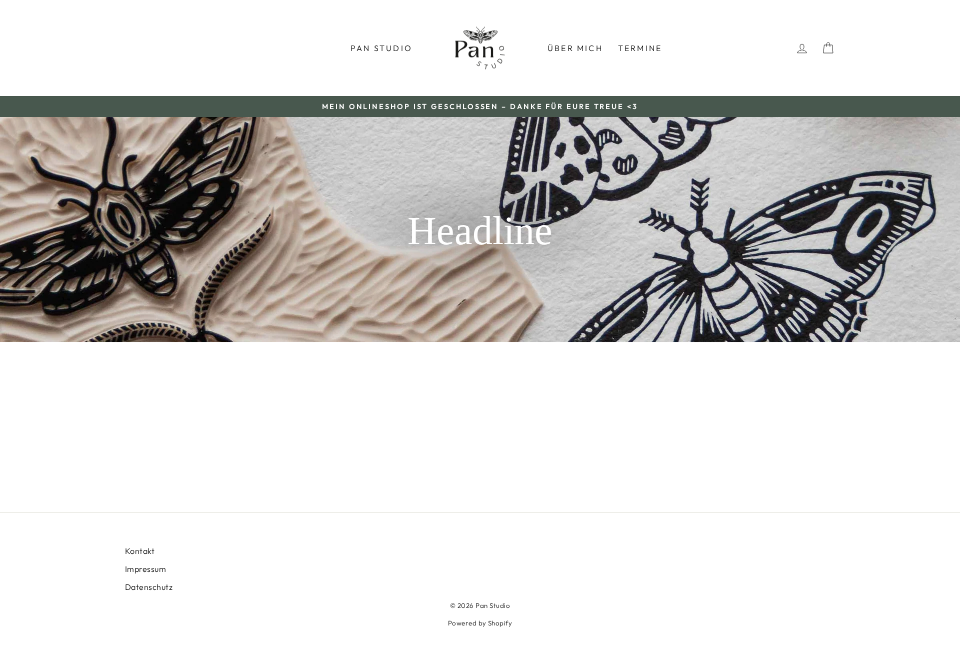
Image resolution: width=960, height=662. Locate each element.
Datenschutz (148, 587)
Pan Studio (381, 48)
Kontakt (139, 551)
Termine (640, 48)
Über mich (575, 48)
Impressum (145, 569)
